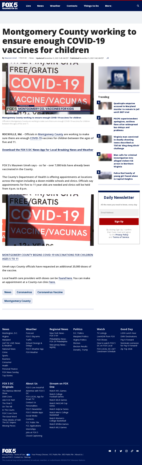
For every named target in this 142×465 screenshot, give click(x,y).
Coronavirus (24, 292)
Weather (31, 329)
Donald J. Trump (80, 349)
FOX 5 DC (23, 58)
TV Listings (102, 333)
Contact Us (31, 402)
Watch (101, 329)
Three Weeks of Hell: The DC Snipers (11, 421)
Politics (77, 329)
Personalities (31, 405)
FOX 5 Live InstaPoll (35, 387)
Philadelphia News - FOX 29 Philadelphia (58, 340)
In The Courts (8, 410)
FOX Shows (102, 339)
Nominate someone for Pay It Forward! (130, 344)
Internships (31, 429)
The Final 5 (7, 403)
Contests (30, 419)
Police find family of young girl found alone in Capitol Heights (126, 176)
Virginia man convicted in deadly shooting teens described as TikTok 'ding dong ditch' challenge (126, 142)
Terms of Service (121, 237)
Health (5, 365)
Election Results (80, 346)
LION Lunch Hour (128, 333)
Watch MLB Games (58, 400)
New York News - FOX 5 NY (57, 334)
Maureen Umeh (11, 58)
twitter (121, 451)
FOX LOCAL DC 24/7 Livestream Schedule (106, 350)
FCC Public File (32, 422)
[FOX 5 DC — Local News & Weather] (11, 5)
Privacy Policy (122, 234)
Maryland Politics (80, 336)
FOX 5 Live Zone (9, 413)
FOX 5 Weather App (35, 349)
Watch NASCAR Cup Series (58, 404)
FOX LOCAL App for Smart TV (35, 397)
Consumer (7, 362)
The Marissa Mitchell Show (11, 392)
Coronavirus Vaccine (50, 292)
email (137, 451)
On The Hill (7, 406)
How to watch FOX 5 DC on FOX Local (106, 344)
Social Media (31, 415)
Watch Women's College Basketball (58, 419)
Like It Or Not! (8, 400)
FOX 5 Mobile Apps (34, 412)
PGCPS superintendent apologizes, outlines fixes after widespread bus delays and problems (126, 124)
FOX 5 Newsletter (34, 409)
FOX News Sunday (10, 372)
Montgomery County (50, 134)
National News (9, 349)
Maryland (6, 339)
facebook (115, 451)
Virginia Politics (80, 339)
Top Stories (7, 375)
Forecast (30, 333)
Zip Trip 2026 (126, 349)
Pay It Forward (127, 339)
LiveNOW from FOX (106, 336)
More (108, 5)
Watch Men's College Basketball (59, 413)
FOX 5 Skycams (33, 336)
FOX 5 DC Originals (8, 385)
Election (76, 343)
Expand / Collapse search (138, 6)
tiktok (132, 451)
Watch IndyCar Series (59, 409)
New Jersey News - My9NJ (58, 346)
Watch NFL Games (58, 390)
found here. (66, 278)
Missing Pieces (8, 425)
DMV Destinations (129, 336)
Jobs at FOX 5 (32, 432)
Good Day (127, 329)
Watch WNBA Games (59, 424)
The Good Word (9, 416)
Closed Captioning (34, 435)
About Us (31, 383)
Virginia (5, 336)
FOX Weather (32, 352)
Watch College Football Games (57, 395)
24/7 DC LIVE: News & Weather (11, 344)
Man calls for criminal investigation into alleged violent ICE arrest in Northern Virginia (125, 161)
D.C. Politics (78, 333)
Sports (5, 355)
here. (52, 282)
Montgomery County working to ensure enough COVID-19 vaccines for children (41, 117)
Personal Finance (10, 369)
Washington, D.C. (10, 333)
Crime (4, 352)
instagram (126, 451)
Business (6, 359)
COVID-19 (36, 138)
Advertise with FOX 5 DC (35, 392)
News (31, 58)
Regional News (59, 329)
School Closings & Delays (34, 344)
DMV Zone (7, 396)
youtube (110, 451)
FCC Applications (33, 425)
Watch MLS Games (58, 427)
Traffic (29, 339)
